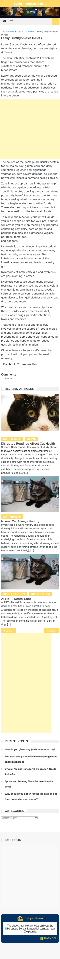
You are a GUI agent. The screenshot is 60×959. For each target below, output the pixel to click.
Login (18, 3)
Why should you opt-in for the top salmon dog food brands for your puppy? (31, 796)
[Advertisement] (30, 129)
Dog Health (40, 594)
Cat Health (12, 439)
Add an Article (36, 3)
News (31, 439)
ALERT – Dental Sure (16, 599)
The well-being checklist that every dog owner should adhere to (31, 759)
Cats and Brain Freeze (11, 630)
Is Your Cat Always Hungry (20, 521)
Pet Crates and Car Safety (53, 630)
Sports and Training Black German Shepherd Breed (30, 784)
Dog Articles (14, 594)
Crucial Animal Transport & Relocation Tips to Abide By (30, 771)
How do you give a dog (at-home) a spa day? (30, 749)
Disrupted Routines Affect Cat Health (28, 443)
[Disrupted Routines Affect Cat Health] (30, 412)
